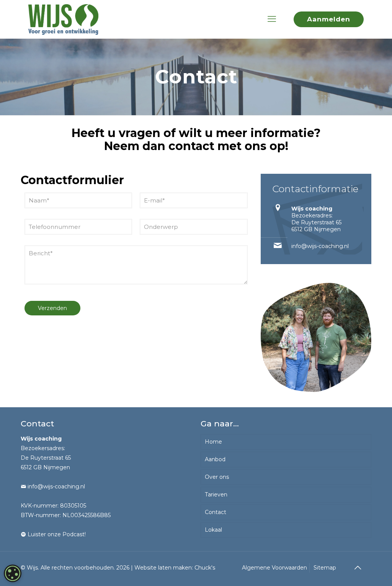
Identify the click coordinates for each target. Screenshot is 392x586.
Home (213, 441)
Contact (215, 512)
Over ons (217, 476)
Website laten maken (163, 567)
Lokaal (213, 529)
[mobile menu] (271, 19)
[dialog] (12, 573)
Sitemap (325, 567)
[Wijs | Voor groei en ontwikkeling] (63, 19)
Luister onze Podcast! (56, 534)
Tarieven (216, 494)
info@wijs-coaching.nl (320, 246)
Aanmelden (328, 19)
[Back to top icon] (357, 568)
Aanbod (215, 459)
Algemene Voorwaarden (274, 567)
